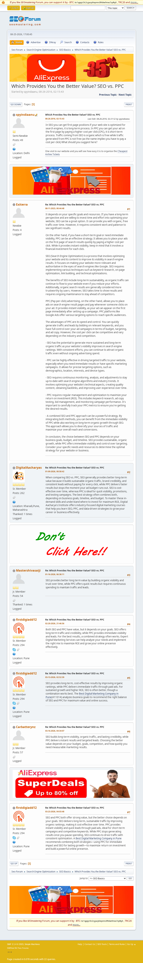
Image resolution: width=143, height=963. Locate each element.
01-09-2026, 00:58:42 (54, 471)
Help (80, 944)
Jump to (84, 878)
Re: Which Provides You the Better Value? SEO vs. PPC (74, 204)
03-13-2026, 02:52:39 (54, 677)
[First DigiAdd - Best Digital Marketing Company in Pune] (14, 653)
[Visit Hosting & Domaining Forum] (71, 559)
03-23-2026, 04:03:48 (54, 811)
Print (129, 104)
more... (134, 2)
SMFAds (10, 948)
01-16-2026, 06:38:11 (54, 574)
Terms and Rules (117, 944)
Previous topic (108, 94)
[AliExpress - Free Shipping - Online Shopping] (71, 80)
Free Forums (23, 948)
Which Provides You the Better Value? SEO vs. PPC (72, 114)
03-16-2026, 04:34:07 (54, 730)
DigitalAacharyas (29, 467)
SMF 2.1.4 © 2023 (15, 944)
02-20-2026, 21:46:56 (54, 623)
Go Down (16, 104)
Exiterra (22, 204)
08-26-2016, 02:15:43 (54, 118)
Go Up (14, 863)
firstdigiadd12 (26, 620)
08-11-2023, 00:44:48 (54, 208)
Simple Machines (32, 944)
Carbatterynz (26, 727)
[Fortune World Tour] (14, 148)
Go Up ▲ (131, 944)
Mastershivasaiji (28, 570)
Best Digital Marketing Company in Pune (82, 695)
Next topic (125, 94)
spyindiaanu (25, 115)
